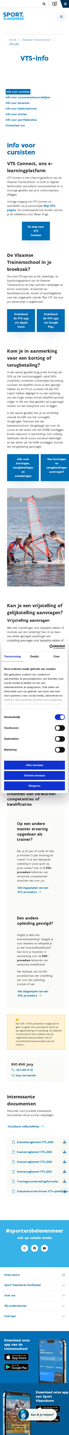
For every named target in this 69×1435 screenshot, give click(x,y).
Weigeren (34, 785)
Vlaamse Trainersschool (36, 39)
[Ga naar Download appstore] (16, 1361)
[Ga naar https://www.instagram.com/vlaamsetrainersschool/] (24, 1248)
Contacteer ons (15, 125)
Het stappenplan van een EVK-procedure (33, 993)
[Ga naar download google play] (16, 1371)
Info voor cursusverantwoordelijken (28, 97)
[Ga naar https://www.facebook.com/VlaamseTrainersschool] (34, 1248)
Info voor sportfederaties (21, 119)
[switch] (60, 728)
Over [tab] (57, 656)
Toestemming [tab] (12, 656)
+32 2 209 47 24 (24, 1069)
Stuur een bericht (26, 1075)
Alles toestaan (34, 765)
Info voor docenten (18, 103)
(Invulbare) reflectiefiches (23, 1126)
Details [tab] (34, 656)
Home (12, 39)
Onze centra (12, 1274)
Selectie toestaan (34, 775)
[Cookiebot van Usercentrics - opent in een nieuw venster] (49, 647)
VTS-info (14, 44)
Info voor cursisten (18, 91)
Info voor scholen (16, 114)
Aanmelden (54, 4)
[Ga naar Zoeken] (44, 4)
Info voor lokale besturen (21, 108)
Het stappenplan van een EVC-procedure (33, 890)
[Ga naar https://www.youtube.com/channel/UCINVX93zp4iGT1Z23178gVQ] (44, 1248)
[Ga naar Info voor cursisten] (13, 16)
